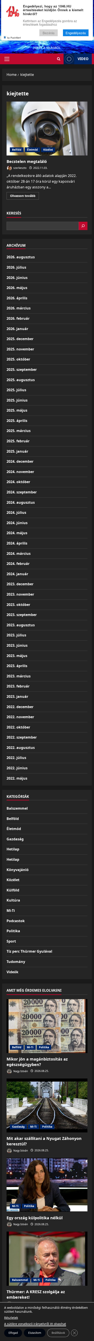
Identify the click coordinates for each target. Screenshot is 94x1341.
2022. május (17, 778)
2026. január (17, 328)
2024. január (17, 573)
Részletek (11, 1318)
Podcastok (16, 920)
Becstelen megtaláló (47, 129)
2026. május (17, 287)
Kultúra (13, 900)
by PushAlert (14, 37)
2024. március (19, 553)
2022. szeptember (22, 737)
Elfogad (13, 1333)
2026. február (18, 318)
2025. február (18, 441)
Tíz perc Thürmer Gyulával (29, 951)
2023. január (17, 696)
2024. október (18, 481)
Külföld (13, 890)
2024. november (20, 471)
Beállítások (58, 1333)
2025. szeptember (22, 369)
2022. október (18, 727)
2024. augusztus (21, 502)
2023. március (19, 676)
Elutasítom (34, 1333)
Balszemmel (17, 808)
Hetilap (13, 849)
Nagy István (20, 1071)
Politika (13, 931)
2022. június (17, 768)
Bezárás (49, 32)
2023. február (18, 686)
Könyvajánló (18, 869)
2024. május (17, 532)
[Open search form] (58, 59)
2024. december (20, 461)
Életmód (32, 150)
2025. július (16, 389)
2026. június (17, 277)
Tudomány (16, 961)
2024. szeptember (22, 492)
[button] (7, 59)
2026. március (19, 308)
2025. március (19, 430)
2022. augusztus (21, 747)
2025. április (17, 420)
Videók (12, 972)
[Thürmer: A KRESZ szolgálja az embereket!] (47, 1259)
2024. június (17, 522)
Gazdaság (15, 839)
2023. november (20, 594)
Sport (11, 941)
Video (83, 58)
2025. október (18, 359)
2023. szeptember (22, 614)
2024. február (18, 563)
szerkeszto (19, 168)
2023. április (17, 665)
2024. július (16, 512)
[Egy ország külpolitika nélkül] (47, 1185)
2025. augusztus (21, 379)
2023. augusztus (21, 625)
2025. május (17, 410)
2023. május (17, 655)
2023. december (20, 584)
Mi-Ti (11, 910)
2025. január (17, 451)
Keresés (14, 213)
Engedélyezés (76, 32)
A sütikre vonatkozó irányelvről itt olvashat (35, 1324)
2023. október (18, 604)
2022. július (16, 757)
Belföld (16, 150)
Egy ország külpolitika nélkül (35, 1217)
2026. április (17, 298)
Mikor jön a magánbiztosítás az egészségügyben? (37, 1061)
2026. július (16, 267)
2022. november (20, 716)
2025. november (20, 349)
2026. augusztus (21, 257)
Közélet (48, 150)
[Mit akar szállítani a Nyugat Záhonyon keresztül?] (47, 1106)
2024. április (17, 543)
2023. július (16, 635)
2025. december (20, 338)
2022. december (20, 706)
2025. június (17, 400)
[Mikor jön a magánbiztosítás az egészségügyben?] (47, 1026)
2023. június (17, 645)
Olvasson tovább (24, 196)
